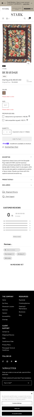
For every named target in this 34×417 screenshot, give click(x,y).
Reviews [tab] (8, 244)
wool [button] (4, 76)
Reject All (17, 408)
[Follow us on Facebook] (3, 361)
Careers (4, 313)
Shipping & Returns (12, 192)
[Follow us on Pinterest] (11, 361)
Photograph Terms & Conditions (8, 349)
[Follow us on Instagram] (7, 361)
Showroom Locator (8, 306)
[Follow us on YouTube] (16, 361)
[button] (5, 8)
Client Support (10, 196)
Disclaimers (6, 185)
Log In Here (26, 4)
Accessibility (6, 316)
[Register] (28, 383)
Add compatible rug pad (16, 120)
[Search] (25, 18)
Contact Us (5, 332)
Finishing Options (24, 303)
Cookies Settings (17, 403)
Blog (20, 315)
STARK (4, 69)
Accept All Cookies (17, 413)
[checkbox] (7, 258)
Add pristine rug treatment (17, 116)
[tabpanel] (17, 266)
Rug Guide (22, 300)
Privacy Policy (6, 345)
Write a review (17, 236)
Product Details (7, 179)
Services (5, 310)
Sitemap (5, 319)
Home (4, 300)
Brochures (22, 312)
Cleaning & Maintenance (23, 307)
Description (6, 157)
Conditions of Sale (8, 341)
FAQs (3, 338)
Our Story (5, 303)
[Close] (32, 394)
